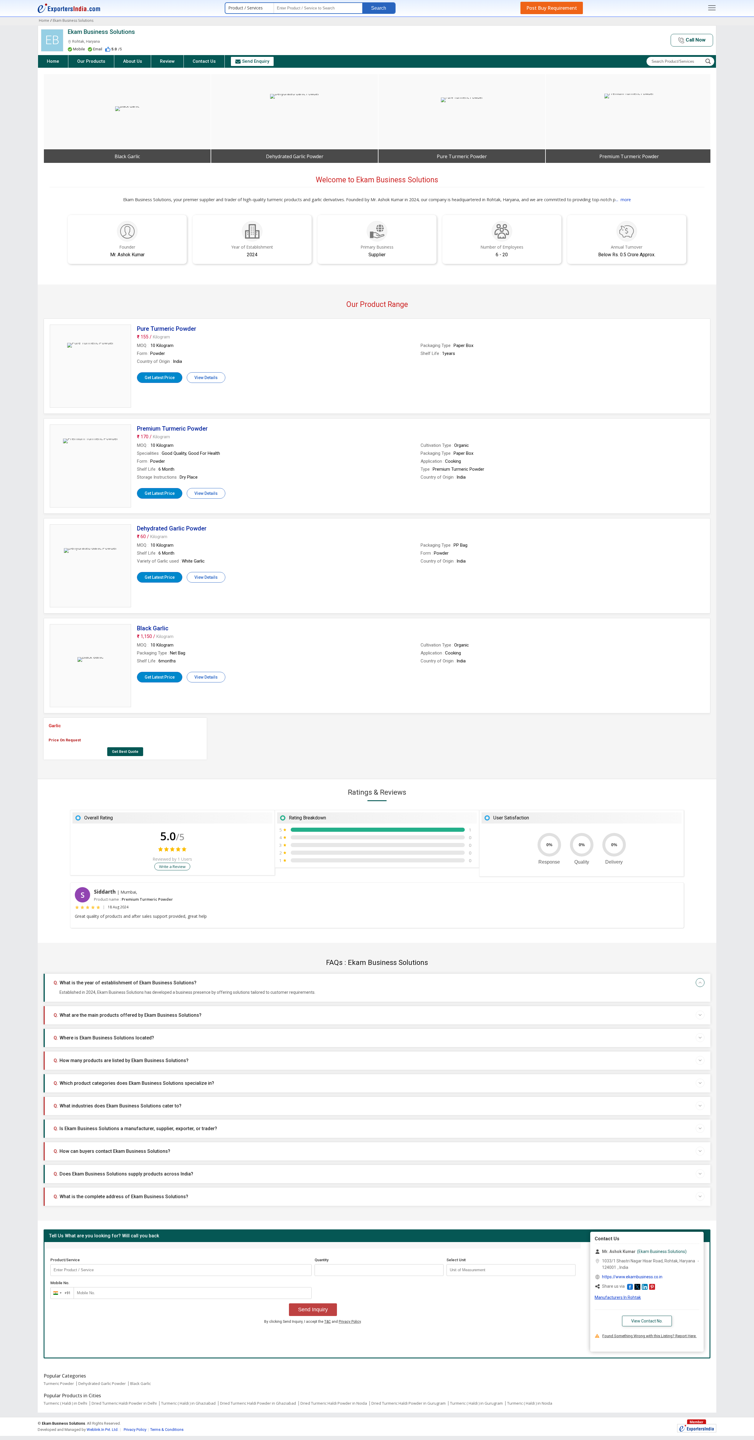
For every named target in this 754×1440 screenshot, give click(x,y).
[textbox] (511, 1270)
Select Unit (456, 1260)
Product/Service (65, 1260)
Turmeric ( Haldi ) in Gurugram (476, 1403)
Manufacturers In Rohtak (618, 1297)
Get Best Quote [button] (125, 751)
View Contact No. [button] (647, 1321)
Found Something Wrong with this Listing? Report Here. (649, 1336)
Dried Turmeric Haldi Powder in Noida (333, 1403)
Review (167, 61)
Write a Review (172, 866)
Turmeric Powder (59, 1383)
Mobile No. (60, 1283)
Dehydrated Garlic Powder (102, 1383)
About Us (132, 61)
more (626, 199)
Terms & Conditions (166, 1429)
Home (53, 61)
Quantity (321, 1260)
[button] (692, 40)
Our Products (91, 61)
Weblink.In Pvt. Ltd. (102, 1429)
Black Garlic (140, 1383)
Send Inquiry (313, 1309)
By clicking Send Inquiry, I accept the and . (313, 1322)
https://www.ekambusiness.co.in (632, 1276)
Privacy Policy (350, 1322)
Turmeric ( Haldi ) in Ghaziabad (188, 1403)
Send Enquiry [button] (255, 61)
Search (378, 8)
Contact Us (204, 61)
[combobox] (61, 1293)
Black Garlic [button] (127, 156)
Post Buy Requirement (551, 8)
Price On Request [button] (65, 740)
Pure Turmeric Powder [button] (462, 156)
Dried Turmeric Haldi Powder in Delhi (124, 1403)
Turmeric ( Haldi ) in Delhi (65, 1403)
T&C (327, 1322)
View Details (206, 377)
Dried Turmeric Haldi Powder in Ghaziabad (258, 1403)
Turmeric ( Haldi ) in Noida (529, 1403)
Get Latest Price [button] (160, 377)
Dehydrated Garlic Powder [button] (294, 156)
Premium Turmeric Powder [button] (629, 156)
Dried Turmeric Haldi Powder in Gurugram (408, 1403)
